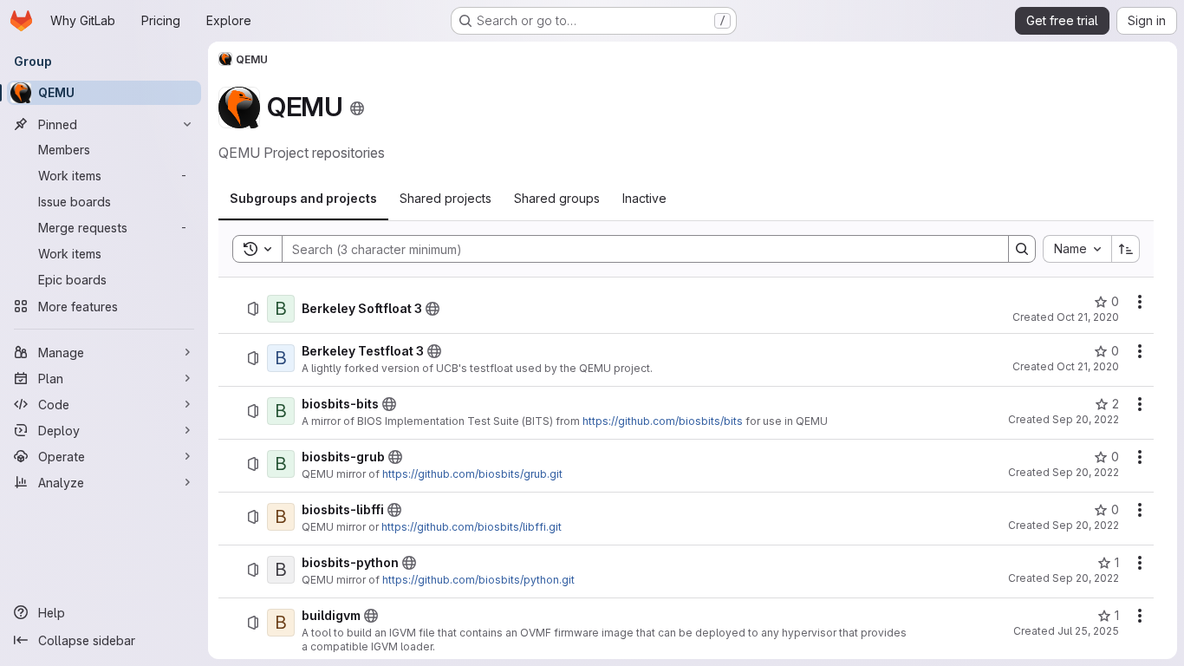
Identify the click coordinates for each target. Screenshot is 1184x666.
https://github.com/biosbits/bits (662, 421)
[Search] (1022, 249)
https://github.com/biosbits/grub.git (472, 473)
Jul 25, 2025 (1088, 630)
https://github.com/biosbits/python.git (478, 579)
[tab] (303, 198)
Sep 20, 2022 (1085, 419)
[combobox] (1077, 249)
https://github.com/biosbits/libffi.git (471, 526)
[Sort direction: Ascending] (1126, 249)
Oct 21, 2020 (1088, 316)
